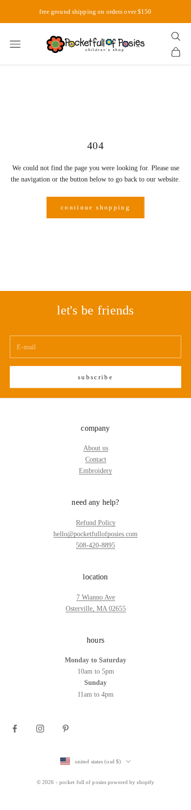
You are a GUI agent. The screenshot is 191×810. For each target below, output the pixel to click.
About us (95, 448)
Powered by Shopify (131, 782)
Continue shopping (95, 207)
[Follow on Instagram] (40, 728)
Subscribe (95, 377)
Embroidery (95, 470)
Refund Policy (96, 522)
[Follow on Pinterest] (66, 728)
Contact (95, 459)
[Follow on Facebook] (15, 728)
